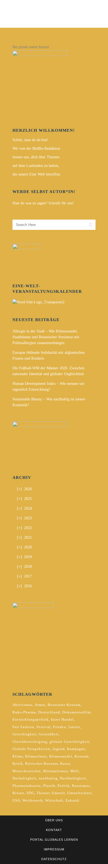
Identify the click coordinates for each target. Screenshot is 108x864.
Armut (40, 705)
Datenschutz (54, 859)
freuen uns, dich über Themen (36, 157)
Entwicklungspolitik (30, 719)
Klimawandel (60, 756)
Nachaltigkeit (24, 778)
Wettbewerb (32, 800)
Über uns (54, 820)
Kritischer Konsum (41, 763)
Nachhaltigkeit (73, 778)
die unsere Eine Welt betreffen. (36, 174)
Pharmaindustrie (26, 786)
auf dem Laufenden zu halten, (35, 166)
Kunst (65, 763)
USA (16, 800)
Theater (43, 793)
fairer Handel (62, 719)
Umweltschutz (79, 793)
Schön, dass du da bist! (30, 140)
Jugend (58, 749)
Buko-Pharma (24, 712)
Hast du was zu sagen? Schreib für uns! (43, 203)
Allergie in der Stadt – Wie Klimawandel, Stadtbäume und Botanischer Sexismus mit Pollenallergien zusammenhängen (45, 337)
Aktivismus (22, 705)
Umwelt (58, 793)
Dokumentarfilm (76, 712)
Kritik (17, 763)
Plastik (49, 786)
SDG (30, 793)
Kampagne (76, 749)
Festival (44, 727)
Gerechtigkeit (24, 734)
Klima (17, 756)
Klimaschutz (36, 756)
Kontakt (54, 830)
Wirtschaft (54, 800)
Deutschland (49, 712)
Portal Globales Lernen (54, 839)
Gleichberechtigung (29, 742)
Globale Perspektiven (31, 749)
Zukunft (72, 800)
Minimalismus (55, 771)
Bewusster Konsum (64, 705)
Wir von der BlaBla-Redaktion (36, 148)
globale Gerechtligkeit (69, 742)
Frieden (59, 727)
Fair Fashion (23, 727)
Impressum (54, 849)
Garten (74, 727)
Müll (74, 771)
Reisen (18, 793)
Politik (64, 786)
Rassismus (81, 786)
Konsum (81, 756)
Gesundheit (49, 734)
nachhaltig (48, 778)
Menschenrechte (26, 771)
